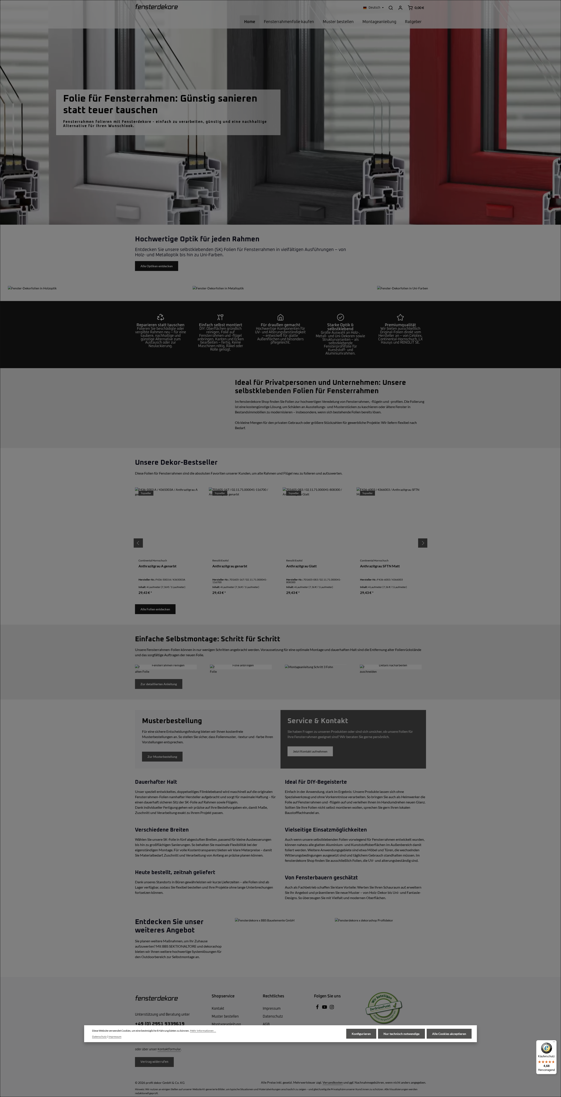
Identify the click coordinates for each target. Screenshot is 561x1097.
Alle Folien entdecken (155, 609)
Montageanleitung (226, 1024)
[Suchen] (390, 7)
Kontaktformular (169, 1049)
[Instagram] (331, 1008)
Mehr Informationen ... (203, 1030)
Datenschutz (273, 1016)
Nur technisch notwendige (401, 1034)
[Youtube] (325, 1008)
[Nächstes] (422, 543)
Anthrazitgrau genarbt (229, 566)
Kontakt (218, 1008)
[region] (280, 543)
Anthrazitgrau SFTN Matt (380, 566)
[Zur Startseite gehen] (156, 8)
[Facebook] (317, 1008)
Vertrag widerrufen (154, 1061)
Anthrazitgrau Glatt (301, 566)
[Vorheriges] (138, 543)
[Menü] (554, 1042)
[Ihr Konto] (400, 7)
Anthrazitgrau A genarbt (157, 566)
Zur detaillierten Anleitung (158, 684)
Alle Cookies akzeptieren (449, 1034)
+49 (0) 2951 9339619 (160, 1024)
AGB (266, 1024)
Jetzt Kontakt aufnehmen (310, 751)
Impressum (271, 1008)
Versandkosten (333, 1082)
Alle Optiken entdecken (156, 266)
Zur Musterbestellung (162, 756)
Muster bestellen (225, 1016)
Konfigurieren (361, 1034)
